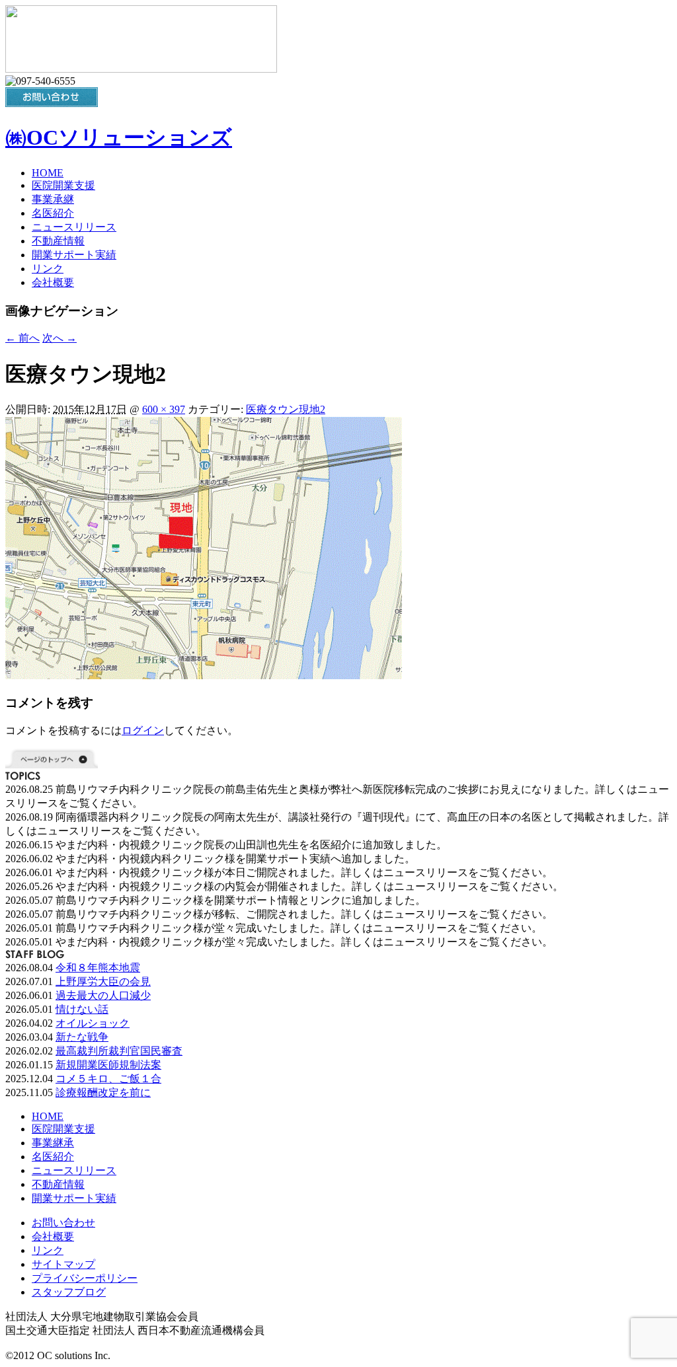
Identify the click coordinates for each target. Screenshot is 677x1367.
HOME (47, 172)
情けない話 (82, 1009)
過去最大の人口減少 (103, 995)
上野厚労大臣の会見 (103, 981)
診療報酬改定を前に (103, 1092)
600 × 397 (163, 409)
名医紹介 (53, 213)
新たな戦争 (82, 1037)
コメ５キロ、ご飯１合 (108, 1078)
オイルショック (93, 1023)
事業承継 (53, 199)
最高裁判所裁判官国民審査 (119, 1050)
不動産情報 (58, 240)
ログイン (143, 730)
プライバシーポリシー (85, 1278)
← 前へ (22, 338)
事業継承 (53, 1142)
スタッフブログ (69, 1292)
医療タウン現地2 (285, 409)
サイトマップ (63, 1264)
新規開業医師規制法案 (108, 1064)
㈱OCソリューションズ (118, 137)
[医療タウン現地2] (203, 675)
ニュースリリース (74, 227)
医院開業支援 (63, 185)
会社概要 (53, 282)
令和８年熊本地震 (98, 967)
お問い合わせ (63, 1222)
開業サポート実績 (74, 254)
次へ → (59, 338)
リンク (47, 268)
